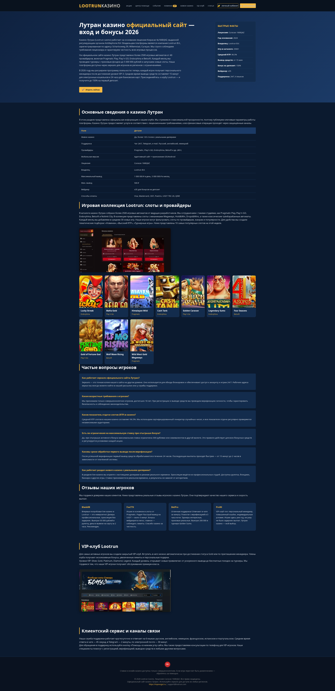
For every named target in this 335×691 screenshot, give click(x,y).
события (157, 5)
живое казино (186, 5)
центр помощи (142, 5)
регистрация (248, 5)
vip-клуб (200, 5)
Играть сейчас (91, 89)
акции (129, 5)
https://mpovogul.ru (157, 684)
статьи (211, 5)
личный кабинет (228, 5)
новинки (170, 5)
